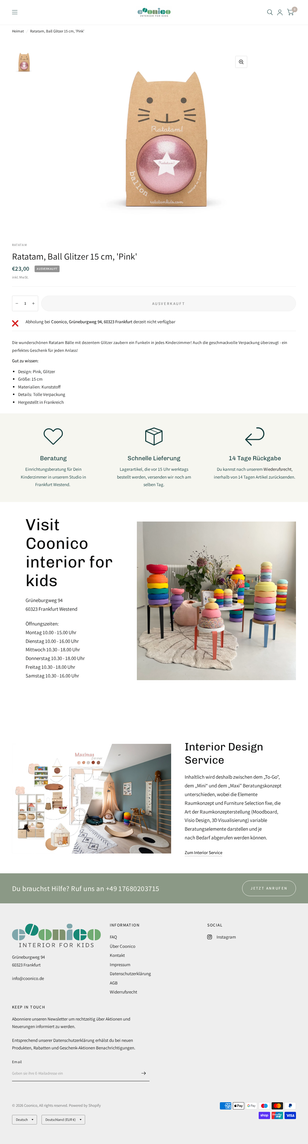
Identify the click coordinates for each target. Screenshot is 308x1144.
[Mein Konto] (280, 12)
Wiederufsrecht (277, 469)
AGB (114, 983)
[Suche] (270, 12)
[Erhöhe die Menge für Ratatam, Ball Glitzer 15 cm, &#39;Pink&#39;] (33, 303)
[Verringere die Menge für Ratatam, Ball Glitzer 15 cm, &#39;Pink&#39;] (16, 303)
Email (17, 1061)
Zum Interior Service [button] (203, 852)
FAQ (113, 937)
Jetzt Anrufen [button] (269, 888)
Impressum (120, 964)
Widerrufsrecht (123, 992)
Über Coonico (122, 946)
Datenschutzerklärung (130, 973)
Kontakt (117, 955)
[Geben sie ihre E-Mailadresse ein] (143, 1073)
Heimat (18, 31)
